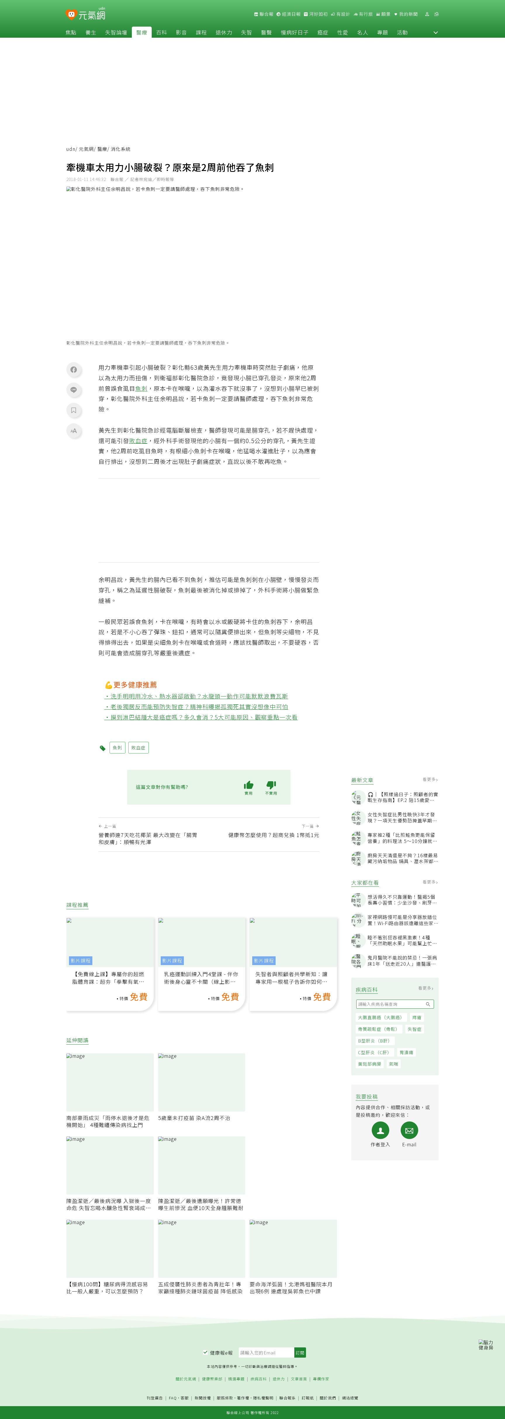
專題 (382, 32)
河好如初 (318, 14)
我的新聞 (408, 14)
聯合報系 (287, 1398)
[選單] (436, 14)
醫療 (141, 32)
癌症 (322, 32)
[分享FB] (73, 369)
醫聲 (266, 32)
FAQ (173, 1398)
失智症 (415, 1029)
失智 (246, 32)
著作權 (243, 1398)
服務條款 (225, 1398)
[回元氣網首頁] (92, 14)
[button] (435, 32)
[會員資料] (426, 14)
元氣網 (86, 149)
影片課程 (81, 960)
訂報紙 (308, 1398)
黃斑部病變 (369, 1064)
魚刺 (141, 388)
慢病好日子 (295, 32)
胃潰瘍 (406, 1052)
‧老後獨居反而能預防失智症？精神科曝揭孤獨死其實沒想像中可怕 (196, 706)
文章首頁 (299, 1379)
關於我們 (328, 1398)
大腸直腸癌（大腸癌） (381, 1017)
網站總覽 (350, 1398)
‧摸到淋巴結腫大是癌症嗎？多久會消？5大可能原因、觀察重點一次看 (201, 717)
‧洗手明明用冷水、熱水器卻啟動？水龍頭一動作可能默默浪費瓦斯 (196, 696)
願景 (385, 14)
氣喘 (393, 1064)
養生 (90, 32)
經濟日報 (291, 14)
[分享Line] (73, 389)
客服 (185, 1398)
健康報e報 (221, 1353)
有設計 (342, 14)
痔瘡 (417, 1017)
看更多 (430, 779)
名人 (362, 32)
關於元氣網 (186, 1379)
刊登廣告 (155, 1398)
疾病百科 (258, 1379)
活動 (402, 32)
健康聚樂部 (212, 1379)
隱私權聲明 (263, 1398)
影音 (181, 32)
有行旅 (365, 14)
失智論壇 (116, 32)
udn (70, 149)
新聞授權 (203, 1398)
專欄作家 (321, 1379)
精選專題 (236, 1379)
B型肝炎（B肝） (375, 1041)
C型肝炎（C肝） (375, 1052)
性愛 (342, 32)
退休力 (224, 32)
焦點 (71, 32)
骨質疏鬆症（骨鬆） (379, 1029)
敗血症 (138, 440)
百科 (161, 32)
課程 (201, 32)
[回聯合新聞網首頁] (71, 15)
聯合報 (266, 14)
